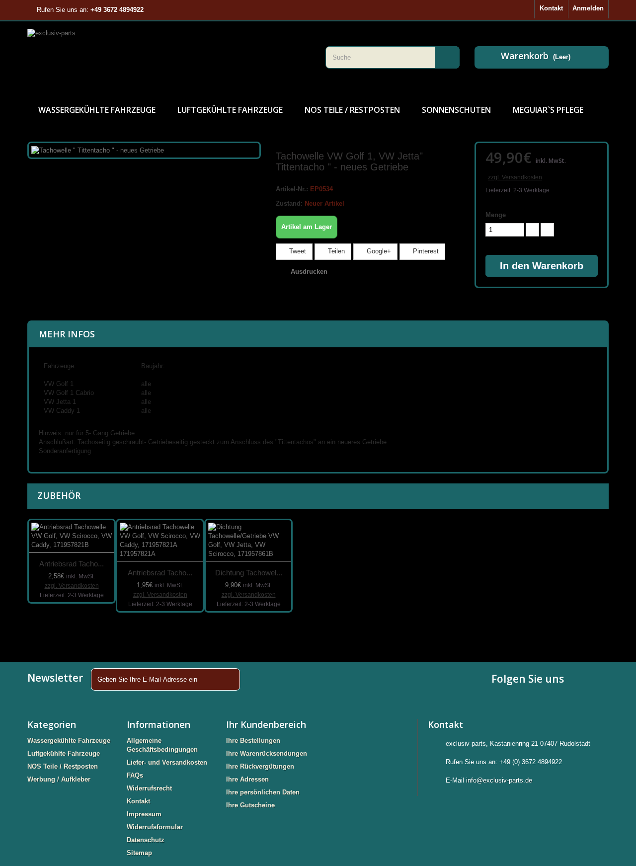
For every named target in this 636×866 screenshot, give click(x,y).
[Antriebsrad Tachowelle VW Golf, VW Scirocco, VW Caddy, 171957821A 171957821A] (160, 540)
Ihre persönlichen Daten (263, 792)
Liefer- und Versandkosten (167, 762)
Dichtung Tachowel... (248, 572)
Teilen (335, 251)
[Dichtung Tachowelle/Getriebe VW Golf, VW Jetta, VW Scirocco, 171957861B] (248, 540)
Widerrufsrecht (149, 788)
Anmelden (588, 8)
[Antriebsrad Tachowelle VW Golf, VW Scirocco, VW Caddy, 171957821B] (71, 536)
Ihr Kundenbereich (266, 724)
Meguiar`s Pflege (548, 109)
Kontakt (551, 8)
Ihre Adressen (247, 779)
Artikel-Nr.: (292, 189)
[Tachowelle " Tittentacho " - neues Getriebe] (97, 150)
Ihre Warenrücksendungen (266, 753)
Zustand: (289, 203)
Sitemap (139, 853)
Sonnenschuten (456, 109)
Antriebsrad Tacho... (71, 563)
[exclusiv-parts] (169, 57)
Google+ (378, 251)
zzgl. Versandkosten (515, 177)
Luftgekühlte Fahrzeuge (230, 109)
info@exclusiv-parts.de (499, 780)
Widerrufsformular (155, 827)
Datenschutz (145, 840)
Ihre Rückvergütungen (260, 766)
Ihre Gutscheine (250, 805)
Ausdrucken (309, 271)
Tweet (296, 251)
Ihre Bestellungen (253, 740)
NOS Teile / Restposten (352, 109)
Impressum (144, 814)
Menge (495, 215)
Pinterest (425, 251)
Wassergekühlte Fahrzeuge (97, 109)
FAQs (135, 775)
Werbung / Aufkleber (58, 779)
